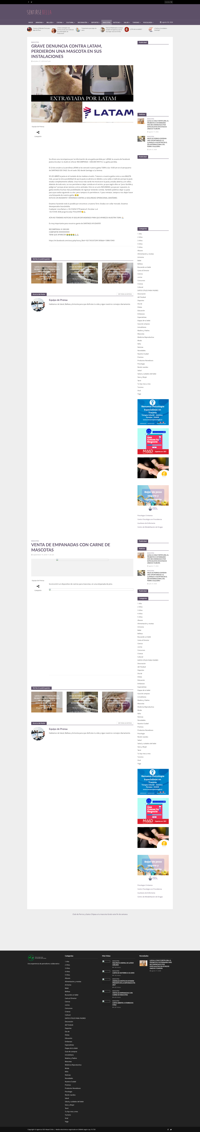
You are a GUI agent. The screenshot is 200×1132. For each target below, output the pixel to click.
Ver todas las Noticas (125, 294)
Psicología (147, 22)
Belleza (50, 22)
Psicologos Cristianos (145, 515)
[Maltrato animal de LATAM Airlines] (106, 963)
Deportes (95, 22)
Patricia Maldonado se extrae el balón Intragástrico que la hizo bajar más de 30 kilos (114, 29)
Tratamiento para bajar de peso (89, 29)
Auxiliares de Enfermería (146, 523)
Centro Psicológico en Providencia (150, 519)
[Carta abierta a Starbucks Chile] (106, 1003)
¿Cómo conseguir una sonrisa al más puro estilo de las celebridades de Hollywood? (65, 30)
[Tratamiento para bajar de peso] (78, 29)
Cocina (59, 22)
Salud (126, 22)
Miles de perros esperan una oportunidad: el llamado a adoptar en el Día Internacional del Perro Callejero (82, 271)
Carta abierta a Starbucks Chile (122, 1004)
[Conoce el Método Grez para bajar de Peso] (29, 29)
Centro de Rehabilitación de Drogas (150, 527)
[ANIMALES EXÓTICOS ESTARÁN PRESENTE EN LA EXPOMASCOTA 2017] (106, 981)
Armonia (39, 22)
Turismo (136, 22)
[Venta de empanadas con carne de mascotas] (106, 993)
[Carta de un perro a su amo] (106, 973)
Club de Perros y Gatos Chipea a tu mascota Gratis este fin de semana (100, 914)
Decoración (82, 22)
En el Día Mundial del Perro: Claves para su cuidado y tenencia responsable (118, 271)
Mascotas (106, 22)
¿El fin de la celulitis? (136, 29)
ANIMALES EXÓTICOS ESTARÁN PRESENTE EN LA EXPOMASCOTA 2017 (123, 983)
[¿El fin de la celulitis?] (126, 29)
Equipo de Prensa (38, 127)
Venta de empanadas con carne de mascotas (122, 994)
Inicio (30, 22)
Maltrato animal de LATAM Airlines (123, 964)
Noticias (116, 22)
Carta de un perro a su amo (123, 973)
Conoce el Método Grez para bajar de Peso (41, 29)
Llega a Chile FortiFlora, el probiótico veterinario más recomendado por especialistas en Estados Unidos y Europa (47, 271)
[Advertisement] (135, 11)
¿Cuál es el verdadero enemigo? (160, 29)
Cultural (70, 22)
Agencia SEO (40, 1129)
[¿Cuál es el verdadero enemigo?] (151, 29)
